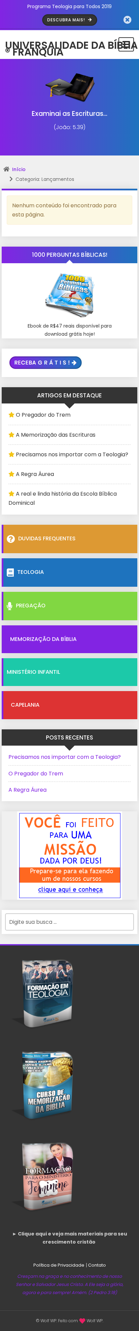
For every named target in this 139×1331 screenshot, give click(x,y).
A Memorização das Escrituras (55, 435)
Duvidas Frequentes (47, 538)
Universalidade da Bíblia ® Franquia (71, 44)
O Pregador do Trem (43, 415)
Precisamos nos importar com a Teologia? (72, 454)
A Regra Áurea (35, 474)
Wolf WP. (95, 1321)
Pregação (31, 605)
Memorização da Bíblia (43, 639)
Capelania (25, 705)
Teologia (30, 572)
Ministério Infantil (33, 672)
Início (19, 169)
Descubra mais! (66, 20)
